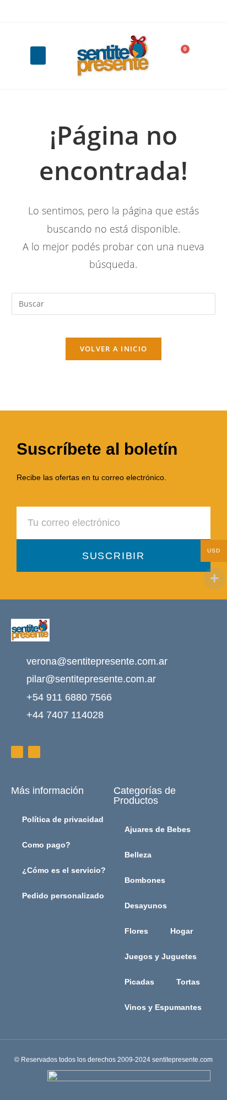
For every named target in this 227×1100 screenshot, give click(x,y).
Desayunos (146, 905)
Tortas (188, 981)
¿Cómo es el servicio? (64, 870)
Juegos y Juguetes (161, 956)
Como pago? (46, 844)
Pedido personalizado (63, 895)
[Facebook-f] (17, 752)
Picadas (139, 981)
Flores (136, 931)
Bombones (145, 880)
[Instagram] (34, 752)
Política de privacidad (63, 819)
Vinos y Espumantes (163, 1007)
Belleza (138, 854)
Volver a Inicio (114, 349)
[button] (38, 55)
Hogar (181, 931)
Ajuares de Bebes (158, 829)
